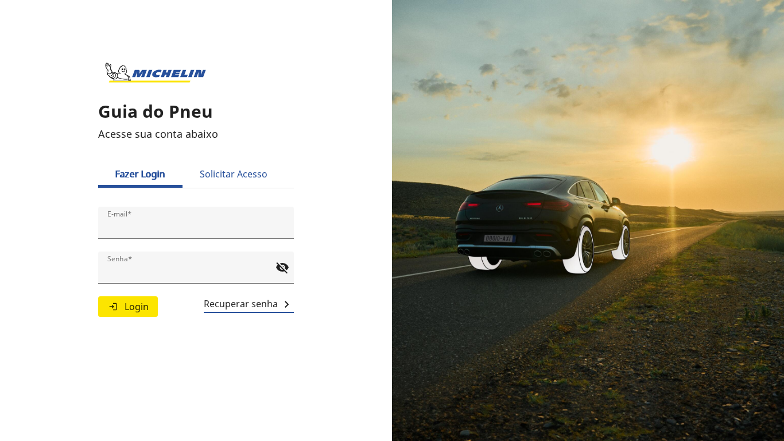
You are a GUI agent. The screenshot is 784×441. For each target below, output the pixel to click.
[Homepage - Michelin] (155, 73)
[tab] (140, 174)
